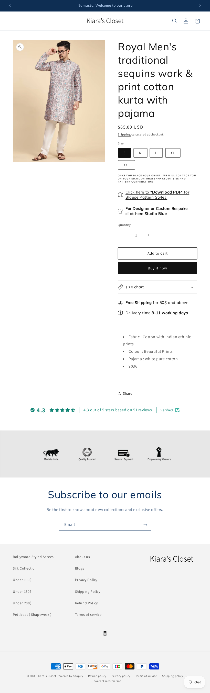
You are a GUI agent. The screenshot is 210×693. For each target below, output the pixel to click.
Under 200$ (22, 603)
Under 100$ (22, 579)
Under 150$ (22, 591)
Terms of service (88, 614)
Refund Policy (86, 603)
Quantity (124, 225)
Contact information (107, 681)
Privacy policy (120, 676)
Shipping (124, 134)
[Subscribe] (145, 525)
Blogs (79, 568)
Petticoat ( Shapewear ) (32, 614)
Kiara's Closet (46, 676)
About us (82, 556)
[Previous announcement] (10, 5)
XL (173, 153)
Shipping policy (172, 676)
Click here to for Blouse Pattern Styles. (157, 195)
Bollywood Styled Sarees (33, 556)
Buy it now (157, 268)
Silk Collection (25, 568)
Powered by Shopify (70, 676)
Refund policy (97, 676)
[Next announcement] (200, 5)
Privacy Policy (86, 579)
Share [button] (127, 393)
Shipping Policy (87, 591)
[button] (10, 21)
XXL (126, 165)
